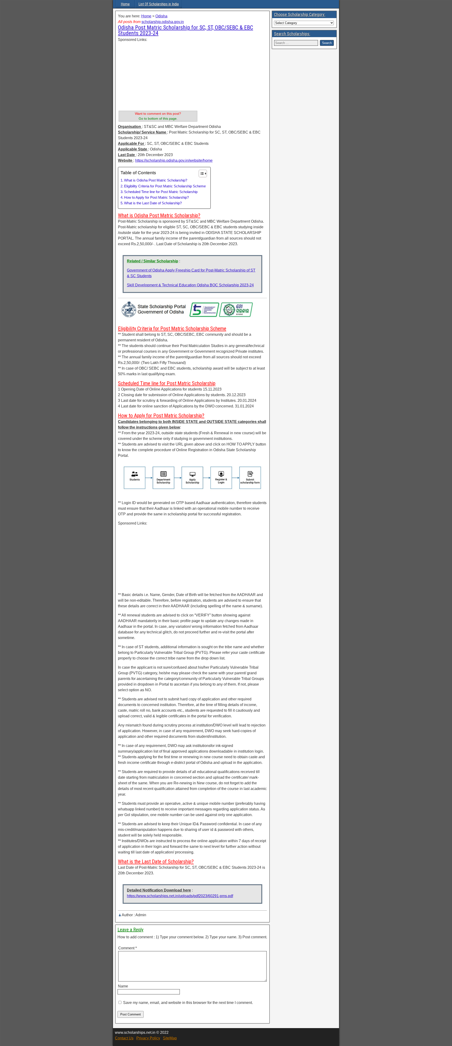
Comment (127, 948)
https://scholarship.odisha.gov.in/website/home (174, 160)
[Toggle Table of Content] (200, 174)
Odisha (161, 16)
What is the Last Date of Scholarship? (153, 203)
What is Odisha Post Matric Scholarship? (155, 180)
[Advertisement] (158, 75)
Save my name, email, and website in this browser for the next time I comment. (188, 1003)
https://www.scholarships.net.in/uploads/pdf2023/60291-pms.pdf (180, 896)
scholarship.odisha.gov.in (162, 22)
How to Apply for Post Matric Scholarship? (156, 197)
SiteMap (170, 1038)
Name (123, 986)
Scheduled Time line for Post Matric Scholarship (161, 192)
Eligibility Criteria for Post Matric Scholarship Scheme (165, 186)
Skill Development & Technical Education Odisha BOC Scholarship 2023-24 (190, 285)
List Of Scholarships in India (158, 4)
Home (125, 4)
